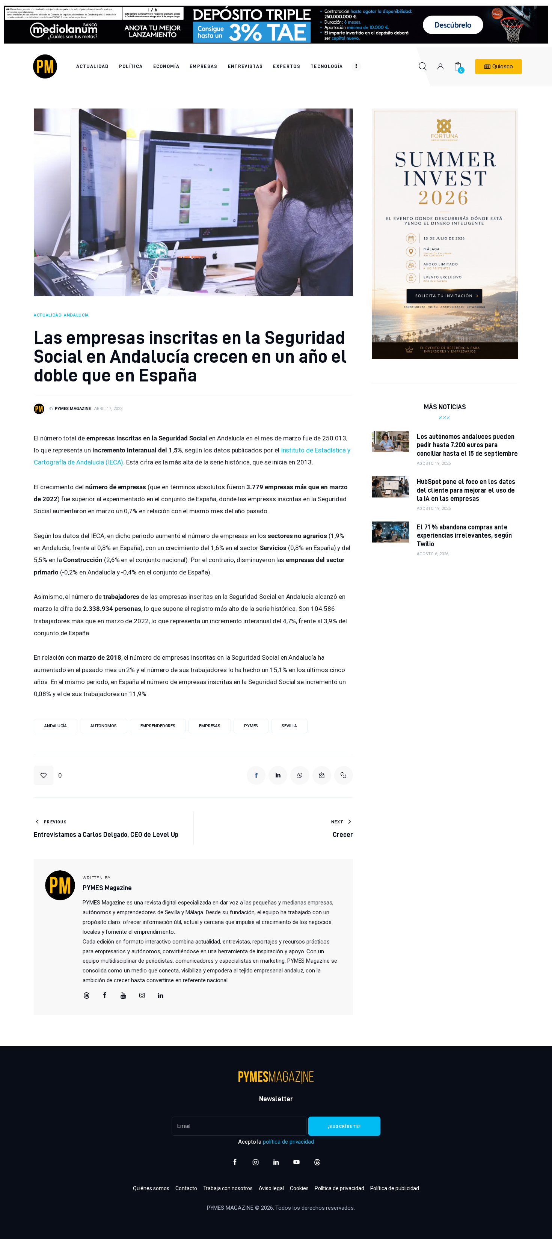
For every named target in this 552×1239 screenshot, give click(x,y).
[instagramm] (142, 996)
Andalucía (55, 726)
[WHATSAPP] (299, 775)
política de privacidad (288, 1141)
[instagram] (255, 1162)
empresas (209, 726)
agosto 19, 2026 (434, 463)
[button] (48, 775)
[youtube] (123, 996)
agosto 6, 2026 (432, 554)
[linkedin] (160, 996)
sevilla (289, 726)
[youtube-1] (296, 1162)
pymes (251, 726)
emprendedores (158, 726)
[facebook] (105, 996)
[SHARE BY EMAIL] (321, 775)
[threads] (86, 996)
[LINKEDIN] (277, 775)
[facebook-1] (235, 1162)
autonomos (103, 726)
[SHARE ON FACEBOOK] (256, 775)
